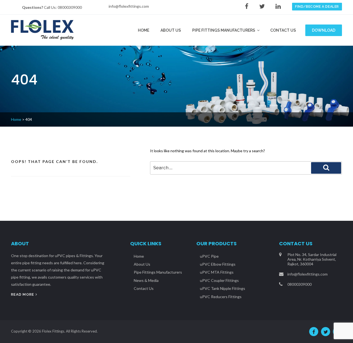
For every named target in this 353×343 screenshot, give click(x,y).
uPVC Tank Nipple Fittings (222, 288)
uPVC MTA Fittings (217, 272)
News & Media (146, 280)
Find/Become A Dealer (317, 7)
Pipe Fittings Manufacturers (223, 30)
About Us (171, 30)
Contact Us (283, 30)
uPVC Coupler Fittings (219, 280)
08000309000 (70, 7)
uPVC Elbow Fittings (218, 264)
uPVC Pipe (209, 256)
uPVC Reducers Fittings (221, 296)
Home (143, 30)
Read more (22, 294)
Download (323, 30)
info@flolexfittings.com (129, 6)
